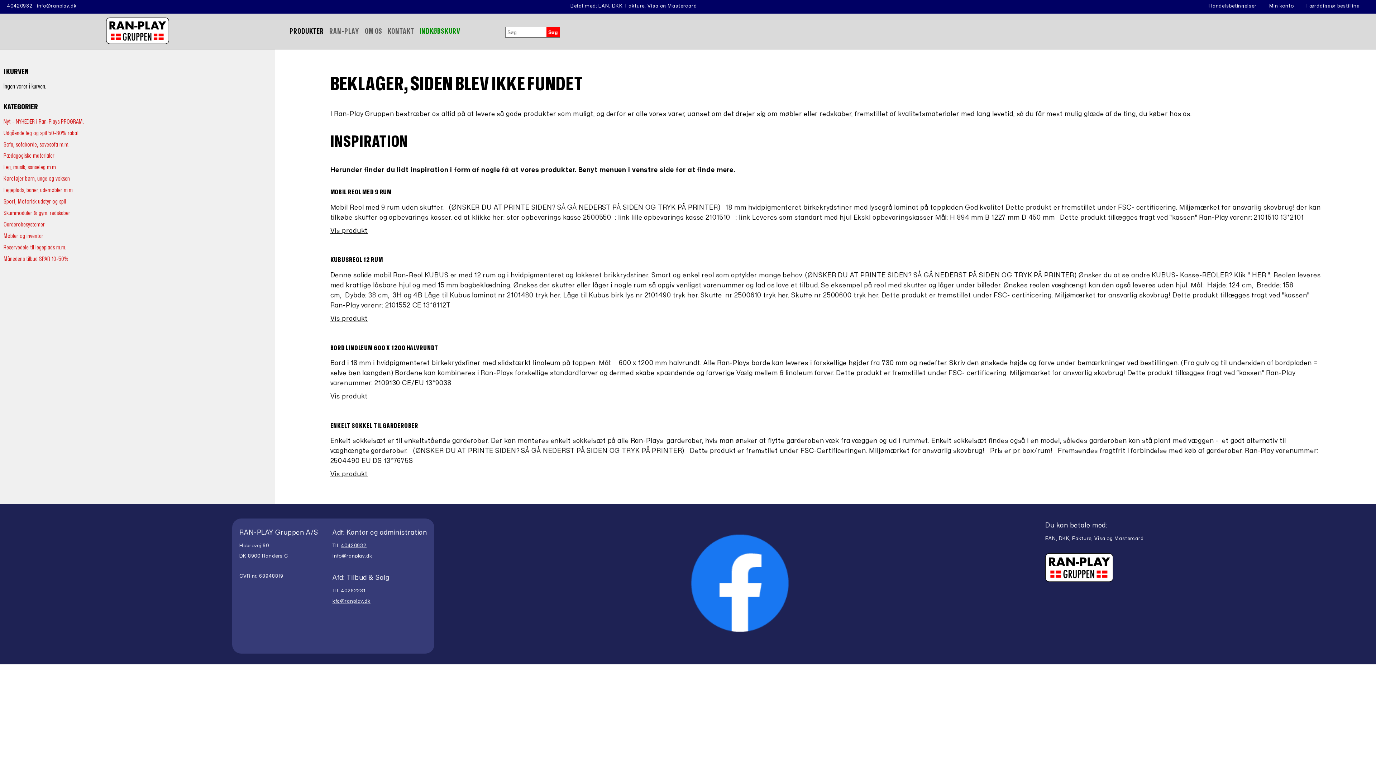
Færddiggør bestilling (1333, 6)
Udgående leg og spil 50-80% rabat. (42, 133)
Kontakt (401, 31)
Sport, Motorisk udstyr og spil (35, 202)
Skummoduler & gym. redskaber (37, 213)
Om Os (373, 31)
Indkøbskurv (440, 31)
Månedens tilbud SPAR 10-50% (36, 259)
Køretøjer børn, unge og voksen (37, 179)
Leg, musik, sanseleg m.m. (30, 167)
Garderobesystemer (24, 224)
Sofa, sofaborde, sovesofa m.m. (37, 145)
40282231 (353, 591)
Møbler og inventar (23, 236)
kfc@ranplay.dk (352, 601)
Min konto (1281, 6)
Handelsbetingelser (1233, 6)
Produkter (307, 31)
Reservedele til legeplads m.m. (35, 247)
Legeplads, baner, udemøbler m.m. (39, 190)
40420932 (20, 6)
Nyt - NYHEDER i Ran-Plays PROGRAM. (44, 122)
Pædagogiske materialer (29, 156)
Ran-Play (344, 31)
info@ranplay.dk (57, 6)
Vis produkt (349, 231)
